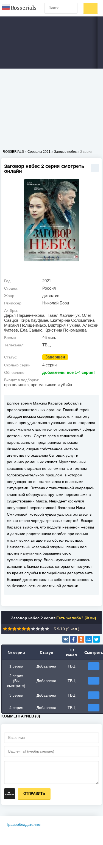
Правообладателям (23, 824)
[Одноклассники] (81, 639)
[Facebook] (73, 639)
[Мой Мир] (88, 639)
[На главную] (19, 8)
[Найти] (71, 8)
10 (47, 628)
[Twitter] (96, 639)
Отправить (34, 794)
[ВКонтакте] (65, 639)
